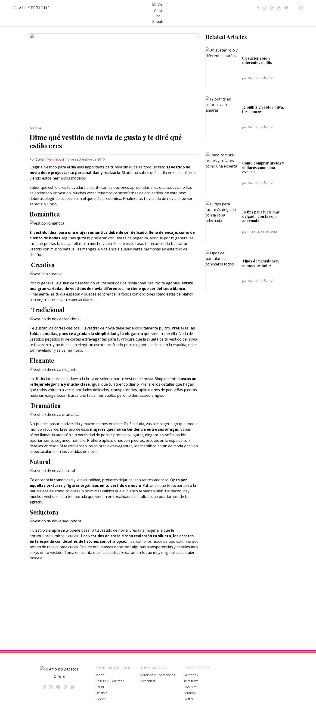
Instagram (190, 681)
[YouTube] (279, 7)
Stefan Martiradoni (50, 159)
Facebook (190, 675)
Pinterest (190, 687)
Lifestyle (101, 693)
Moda (36, 128)
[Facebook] (258, 7)
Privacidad (147, 681)
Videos (101, 699)
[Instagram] (264, 7)
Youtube (189, 693)
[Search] (299, 7)
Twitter (188, 699)
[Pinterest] (272, 7)
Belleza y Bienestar (110, 681)
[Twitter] (286, 7)
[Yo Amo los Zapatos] (158, 13)
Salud (100, 687)
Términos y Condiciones (157, 675)
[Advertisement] (114, 602)
